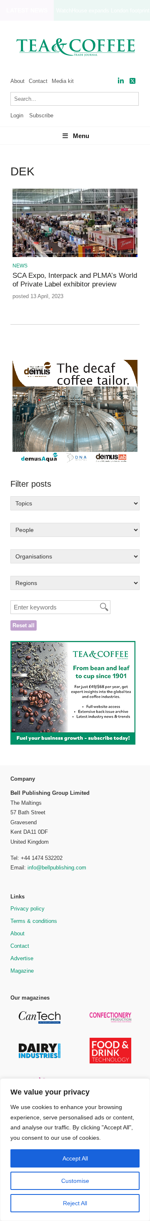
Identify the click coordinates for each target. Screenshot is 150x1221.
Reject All (75, 1203)
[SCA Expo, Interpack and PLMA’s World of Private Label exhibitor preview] (75, 255)
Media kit (63, 81)
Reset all (23, 625)
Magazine (22, 971)
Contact (38, 81)
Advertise (21, 958)
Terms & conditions (33, 921)
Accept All (75, 1158)
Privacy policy (27, 908)
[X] (132, 81)
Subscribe (41, 115)
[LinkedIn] (121, 81)
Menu (81, 135)
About (17, 81)
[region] (75, 1149)
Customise (75, 1180)
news (20, 266)
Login (16, 115)
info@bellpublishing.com (57, 867)
